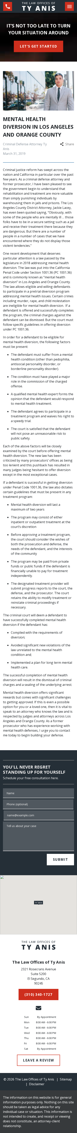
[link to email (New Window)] (38, 1008)
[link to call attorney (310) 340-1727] (7, 6)
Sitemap (66, 1079)
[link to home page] (38, 6)
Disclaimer (36, 1084)
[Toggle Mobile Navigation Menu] (69, 6)
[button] (38, 903)
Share (69, 144)
